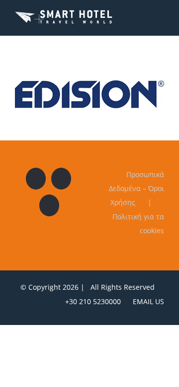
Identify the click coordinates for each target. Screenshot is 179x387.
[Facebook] (36, 179)
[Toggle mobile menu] (160, 16)
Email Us (146, 301)
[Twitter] (61, 179)
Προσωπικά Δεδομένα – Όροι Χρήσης (136, 188)
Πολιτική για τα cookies (138, 223)
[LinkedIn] (49, 205)
